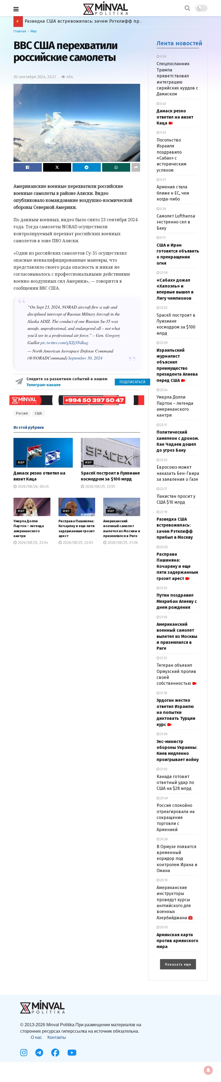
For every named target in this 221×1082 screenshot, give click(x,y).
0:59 (162, 56)
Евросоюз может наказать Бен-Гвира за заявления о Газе (178, 473)
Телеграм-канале (44, 384)
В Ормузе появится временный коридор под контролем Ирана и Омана (177, 858)
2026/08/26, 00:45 (33, 486)
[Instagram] (23, 1053)
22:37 (163, 489)
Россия (22, 413)
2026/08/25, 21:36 (122, 542)
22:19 (163, 512)
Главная (19, 31)
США (38, 413)
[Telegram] (39, 1053)
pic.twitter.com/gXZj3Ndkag (64, 342)
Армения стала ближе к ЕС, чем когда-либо (173, 193)
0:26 (162, 209)
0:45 (162, 104)
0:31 (162, 180)
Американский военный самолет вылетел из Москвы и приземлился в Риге (177, 636)
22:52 (163, 460)
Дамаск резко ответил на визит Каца (175, 117)
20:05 (163, 927)
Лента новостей (179, 43)
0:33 (162, 132)
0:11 (162, 238)
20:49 (163, 798)
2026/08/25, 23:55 (99, 486)
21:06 (163, 734)
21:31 (163, 658)
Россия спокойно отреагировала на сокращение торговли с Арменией (176, 817)
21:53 (163, 588)
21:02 (163, 769)
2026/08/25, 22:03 (77, 542)
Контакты (56, 1037)
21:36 (163, 617)
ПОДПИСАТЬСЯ (132, 382)
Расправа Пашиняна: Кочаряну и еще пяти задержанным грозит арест (105, 21)
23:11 (163, 425)
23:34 (163, 390)
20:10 (163, 880)
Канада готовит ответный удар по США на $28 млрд (175, 782)
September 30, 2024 (85, 358)
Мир (33, 31)
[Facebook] (55, 1053)
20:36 (163, 839)
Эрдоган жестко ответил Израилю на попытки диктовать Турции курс (176, 712)
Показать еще (178, 964)
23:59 (163, 273)
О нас (36, 1037)
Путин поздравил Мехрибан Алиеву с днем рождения (177, 601)
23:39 (163, 343)
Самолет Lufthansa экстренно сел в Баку (176, 222)
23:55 (163, 308)
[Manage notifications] (208, 1070)
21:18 (163, 693)
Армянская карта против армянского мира (177, 940)
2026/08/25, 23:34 (32, 542)
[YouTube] (72, 1053)
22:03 (163, 547)
